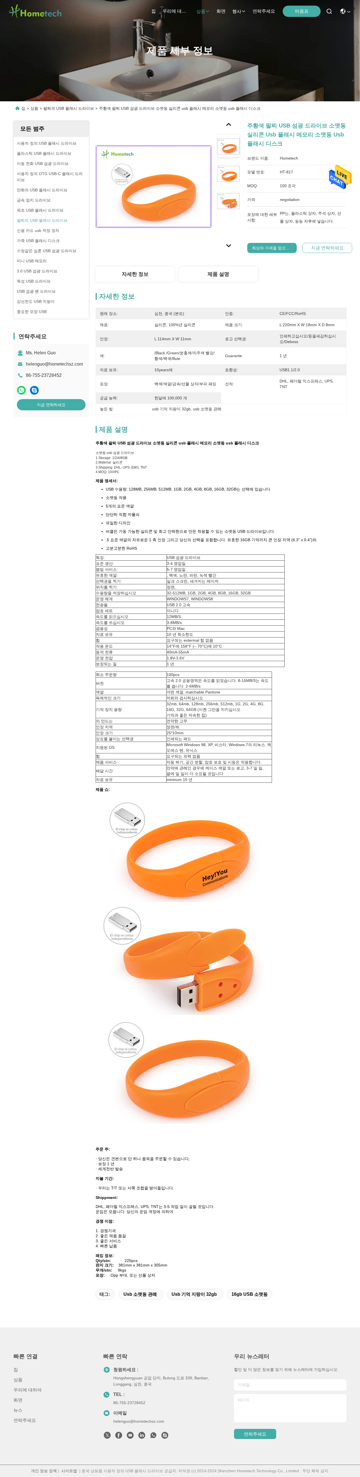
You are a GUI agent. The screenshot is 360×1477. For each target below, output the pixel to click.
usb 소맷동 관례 (140, 1294)
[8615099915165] (153, 1437)
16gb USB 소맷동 (249, 1294)
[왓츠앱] (21, 390)
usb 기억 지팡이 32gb (194, 1294)
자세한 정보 (135, 274)
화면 (221, 11)
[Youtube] (130, 1437)
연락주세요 (264, 11)
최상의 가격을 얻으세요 (273, 248)
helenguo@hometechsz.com (54, 364)
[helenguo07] (165, 1437)
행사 (236, 11)
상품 (200, 11)
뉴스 (18, 1410)
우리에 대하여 (176, 11)
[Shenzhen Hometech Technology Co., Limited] (35, 11)
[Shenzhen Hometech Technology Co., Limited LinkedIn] (142, 1437)
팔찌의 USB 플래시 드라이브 (68, 108)
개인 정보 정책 (44, 1471)
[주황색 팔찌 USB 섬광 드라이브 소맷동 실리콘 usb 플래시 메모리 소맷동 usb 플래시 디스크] (154, 186)
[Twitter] (107, 1437)
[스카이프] (34, 390)
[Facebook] (119, 1437)
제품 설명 (218, 274)
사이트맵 (69, 1471)
